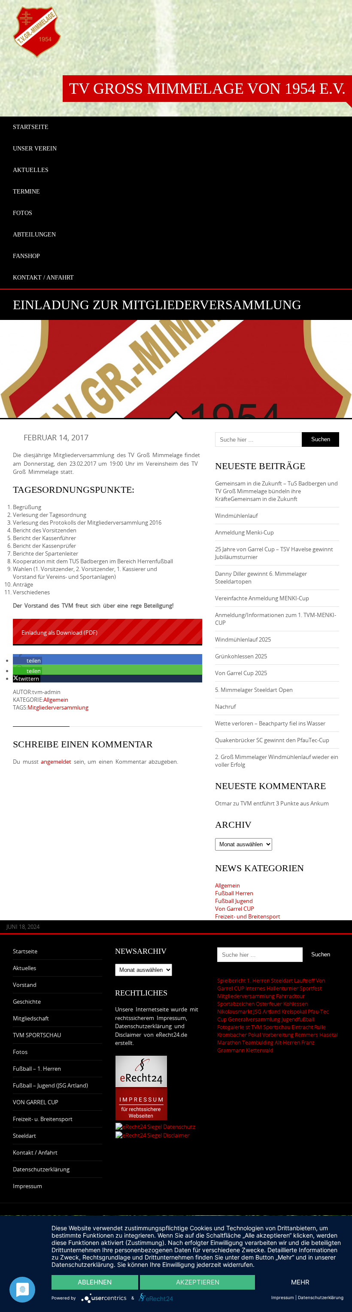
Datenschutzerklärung (41, 1169)
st (248, 1026)
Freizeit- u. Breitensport (43, 1119)
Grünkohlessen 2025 (241, 656)
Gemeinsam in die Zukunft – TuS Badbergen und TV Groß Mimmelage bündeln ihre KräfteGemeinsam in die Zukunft (276, 491)
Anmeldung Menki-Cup (244, 532)
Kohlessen (295, 1003)
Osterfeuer (269, 1003)
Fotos (20, 1052)
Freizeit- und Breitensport (247, 916)
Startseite (25, 951)
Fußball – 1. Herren (37, 1068)
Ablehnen (95, 1282)
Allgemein (55, 700)
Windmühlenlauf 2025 (243, 639)
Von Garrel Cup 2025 (241, 673)
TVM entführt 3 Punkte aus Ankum (284, 803)
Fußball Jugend (234, 901)
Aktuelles (24, 968)
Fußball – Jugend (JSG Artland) (50, 1085)
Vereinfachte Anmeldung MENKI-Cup (262, 598)
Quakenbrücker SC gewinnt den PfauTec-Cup (272, 740)
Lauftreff (304, 980)
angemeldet (56, 761)
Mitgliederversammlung (57, 707)
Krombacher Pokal (239, 1034)
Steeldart (24, 1136)
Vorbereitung (278, 1034)
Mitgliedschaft (31, 1018)
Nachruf (225, 706)
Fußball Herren (234, 893)
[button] (27, 660)
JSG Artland (266, 1011)
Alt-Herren (287, 1042)
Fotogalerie (230, 1026)
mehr (300, 1282)
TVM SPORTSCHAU (37, 1035)
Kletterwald (259, 1050)
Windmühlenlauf (237, 515)
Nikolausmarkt (234, 1011)
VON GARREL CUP (35, 1102)
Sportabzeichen (236, 1003)
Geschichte (27, 1001)
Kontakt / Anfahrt (35, 1152)
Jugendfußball (298, 1019)
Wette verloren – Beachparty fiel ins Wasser (270, 723)
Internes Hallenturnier (272, 988)
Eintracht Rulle (308, 1026)
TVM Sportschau (270, 1026)
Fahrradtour (290, 995)
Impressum (27, 1186)
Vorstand (24, 985)
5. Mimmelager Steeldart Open (254, 690)
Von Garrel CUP (234, 909)
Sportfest (311, 988)
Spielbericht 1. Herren (243, 980)
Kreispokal (294, 1011)
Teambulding (257, 1042)
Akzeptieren (197, 1282)
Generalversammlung (254, 1019)
